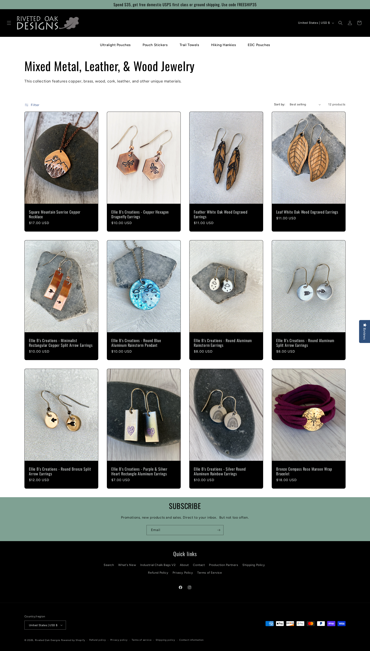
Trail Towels (189, 45)
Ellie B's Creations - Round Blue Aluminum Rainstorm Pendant (136, 342)
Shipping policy (165, 640)
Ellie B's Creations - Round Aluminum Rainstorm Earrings (223, 342)
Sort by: (279, 104)
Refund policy (97, 640)
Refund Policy (158, 573)
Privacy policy (119, 640)
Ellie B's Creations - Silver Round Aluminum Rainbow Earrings (220, 471)
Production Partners (223, 565)
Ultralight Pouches (115, 45)
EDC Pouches (259, 45)
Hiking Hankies (223, 45)
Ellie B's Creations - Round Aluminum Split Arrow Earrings (305, 342)
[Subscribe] (218, 530)
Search (109, 565)
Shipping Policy (253, 565)
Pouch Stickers (155, 45)
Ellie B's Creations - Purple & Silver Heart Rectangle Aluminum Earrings (139, 471)
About (184, 565)
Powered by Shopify (73, 640)
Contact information (191, 640)
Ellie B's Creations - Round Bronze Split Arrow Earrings (60, 471)
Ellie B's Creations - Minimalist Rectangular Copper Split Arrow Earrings (61, 342)
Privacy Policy (183, 573)
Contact (199, 565)
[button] (9, 23)
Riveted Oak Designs (47, 640)
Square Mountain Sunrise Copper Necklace (55, 214)
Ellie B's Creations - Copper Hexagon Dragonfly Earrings (140, 214)
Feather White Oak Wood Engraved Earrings (221, 214)
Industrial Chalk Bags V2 (158, 565)
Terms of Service (209, 573)
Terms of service (141, 640)
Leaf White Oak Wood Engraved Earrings (307, 212)
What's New (127, 565)
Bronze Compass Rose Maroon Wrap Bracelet (304, 471)
